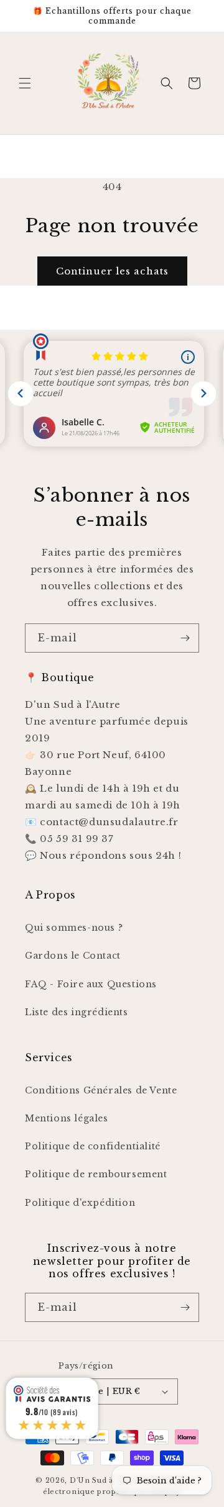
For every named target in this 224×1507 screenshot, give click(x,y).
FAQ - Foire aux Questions (91, 984)
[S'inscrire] (184, 638)
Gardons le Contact (73, 955)
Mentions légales (66, 1118)
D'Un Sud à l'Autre (105, 1480)
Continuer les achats (112, 271)
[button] (25, 83)
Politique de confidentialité (93, 1146)
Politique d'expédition (80, 1202)
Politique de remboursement (96, 1174)
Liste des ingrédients (76, 1012)
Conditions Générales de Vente (101, 1090)
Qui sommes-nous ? (74, 927)
